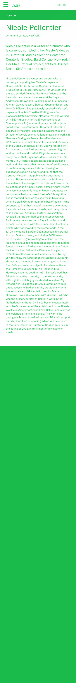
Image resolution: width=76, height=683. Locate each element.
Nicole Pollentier (18, 46)
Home (10, 15)
